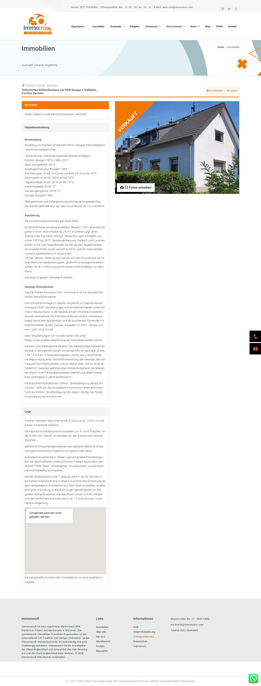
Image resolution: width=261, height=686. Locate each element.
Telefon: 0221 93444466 (84, 7)
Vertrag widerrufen (143, 636)
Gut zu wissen (174, 26)
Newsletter (102, 651)
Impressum (139, 646)
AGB (135, 627)
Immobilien (98, 26)
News (193, 26)
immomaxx (151, 26)
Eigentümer (77, 26)
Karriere (100, 636)
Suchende (115, 26)
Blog (207, 26)
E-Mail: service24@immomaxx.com (173, 7)
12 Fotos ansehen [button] (138, 187)
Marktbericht (103, 641)
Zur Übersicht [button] (216, 90)
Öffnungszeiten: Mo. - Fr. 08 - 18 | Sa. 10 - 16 (126, 7)
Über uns (101, 631)
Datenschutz (140, 641)
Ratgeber (135, 26)
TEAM (219, 26)
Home (220, 47)
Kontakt (232, 26)
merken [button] (233, 90)
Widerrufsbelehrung (144, 631)
